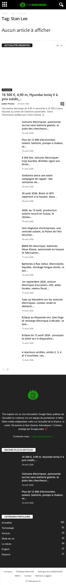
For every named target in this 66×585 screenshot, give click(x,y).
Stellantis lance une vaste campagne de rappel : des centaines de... (37, 179)
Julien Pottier (8, 103)
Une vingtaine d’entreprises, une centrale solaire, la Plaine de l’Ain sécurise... (42, 231)
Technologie (8, 527)
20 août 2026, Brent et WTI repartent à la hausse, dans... (39, 195)
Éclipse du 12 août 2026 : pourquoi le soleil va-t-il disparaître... (43, 337)
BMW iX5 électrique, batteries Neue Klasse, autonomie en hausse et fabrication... (43, 249)
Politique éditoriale (25, 571)
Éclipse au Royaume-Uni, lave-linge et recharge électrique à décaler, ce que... (43, 321)
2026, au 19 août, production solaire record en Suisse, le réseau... (39, 214)
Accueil (5, 13)
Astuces (6, 533)
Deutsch (6, 554)
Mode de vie (8, 538)
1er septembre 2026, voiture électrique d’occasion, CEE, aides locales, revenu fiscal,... (41, 285)
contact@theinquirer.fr (42, 436)
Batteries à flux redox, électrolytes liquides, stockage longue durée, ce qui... (43, 267)
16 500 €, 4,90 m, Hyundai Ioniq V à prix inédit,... (30, 96)
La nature (6, 543)
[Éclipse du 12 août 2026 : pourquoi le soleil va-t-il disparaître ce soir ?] (10, 340)
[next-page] (8, 369)
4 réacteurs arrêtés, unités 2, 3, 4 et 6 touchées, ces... (41, 353)
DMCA (17, 575)
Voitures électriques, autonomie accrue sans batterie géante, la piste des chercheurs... (41, 125)
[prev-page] (3, 369)
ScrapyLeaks (37, 429)
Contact (28, 575)
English (5, 549)
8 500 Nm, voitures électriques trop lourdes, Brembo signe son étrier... (41, 161)
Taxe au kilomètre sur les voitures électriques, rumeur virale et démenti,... (42, 303)
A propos (8, 571)
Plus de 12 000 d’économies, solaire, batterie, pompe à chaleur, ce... (42, 143)
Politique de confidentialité (50, 571)
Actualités (7, 90)
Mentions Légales (43, 575)
